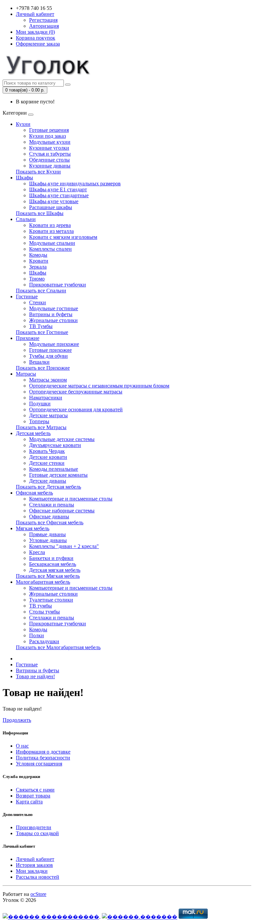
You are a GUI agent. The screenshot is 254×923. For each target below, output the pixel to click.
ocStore (38, 894)
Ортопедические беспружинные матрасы (75, 391)
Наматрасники (45, 397)
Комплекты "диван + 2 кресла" (64, 546)
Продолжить (17, 720)
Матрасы (26, 374)
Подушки (40, 403)
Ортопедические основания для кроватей (76, 409)
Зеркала (38, 267)
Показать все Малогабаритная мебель (58, 647)
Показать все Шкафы (40, 213)
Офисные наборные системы (62, 510)
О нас (22, 746)
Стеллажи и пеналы (51, 504)
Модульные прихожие (54, 344)
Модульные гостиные (53, 308)
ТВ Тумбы (41, 326)
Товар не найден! (35, 676)
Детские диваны (47, 481)
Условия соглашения (39, 763)
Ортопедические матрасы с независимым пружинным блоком (99, 385)
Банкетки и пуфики (51, 558)
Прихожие (27, 338)
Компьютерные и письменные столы (70, 498)
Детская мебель (33, 433)
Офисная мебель (34, 493)
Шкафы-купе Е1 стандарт (58, 189)
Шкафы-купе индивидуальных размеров (75, 183)
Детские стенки (46, 463)
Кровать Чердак (47, 451)
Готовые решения (49, 130)
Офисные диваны (49, 516)
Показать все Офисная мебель (49, 522)
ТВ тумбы (40, 606)
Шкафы (24, 177)
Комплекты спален (50, 249)
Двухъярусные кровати (55, 445)
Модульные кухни (49, 142)
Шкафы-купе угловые (53, 201)
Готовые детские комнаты (58, 475)
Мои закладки (32, 871)
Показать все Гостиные (42, 332)
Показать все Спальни (41, 290)
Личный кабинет (35, 859)
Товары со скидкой (37, 833)
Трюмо (37, 278)
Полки (36, 635)
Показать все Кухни (38, 171)
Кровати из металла (51, 231)
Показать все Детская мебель (48, 487)
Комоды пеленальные (53, 469)
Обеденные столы (49, 160)
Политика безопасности (43, 757)
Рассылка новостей (37, 877)
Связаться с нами (35, 790)
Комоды (38, 255)
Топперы (39, 421)
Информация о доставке (43, 752)
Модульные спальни (52, 243)
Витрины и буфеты (50, 314)
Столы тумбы (44, 611)
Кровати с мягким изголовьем (63, 237)
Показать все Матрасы (41, 427)
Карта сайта (29, 801)
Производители (33, 827)
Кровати (38, 261)
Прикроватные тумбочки (57, 284)
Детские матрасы (48, 415)
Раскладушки (44, 641)
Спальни (26, 219)
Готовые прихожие (50, 350)
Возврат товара (33, 795)
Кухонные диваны (49, 165)
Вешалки (39, 362)
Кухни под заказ (47, 136)
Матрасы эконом (48, 380)
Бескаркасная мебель (52, 564)
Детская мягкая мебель (54, 570)
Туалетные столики (51, 600)
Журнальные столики (53, 320)
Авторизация (44, 26)
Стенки (37, 302)
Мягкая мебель (32, 528)
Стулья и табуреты (50, 154)
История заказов (34, 865)
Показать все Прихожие (43, 368)
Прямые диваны (47, 534)
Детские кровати (48, 457)
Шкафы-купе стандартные (59, 195)
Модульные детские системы (62, 439)
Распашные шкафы (50, 207)
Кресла (37, 552)
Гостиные (27, 296)
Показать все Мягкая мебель (48, 576)
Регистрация (43, 20)
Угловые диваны (48, 540)
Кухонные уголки (49, 148)
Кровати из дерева (50, 225)
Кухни (23, 124)
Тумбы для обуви (48, 356)
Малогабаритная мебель (43, 582)
